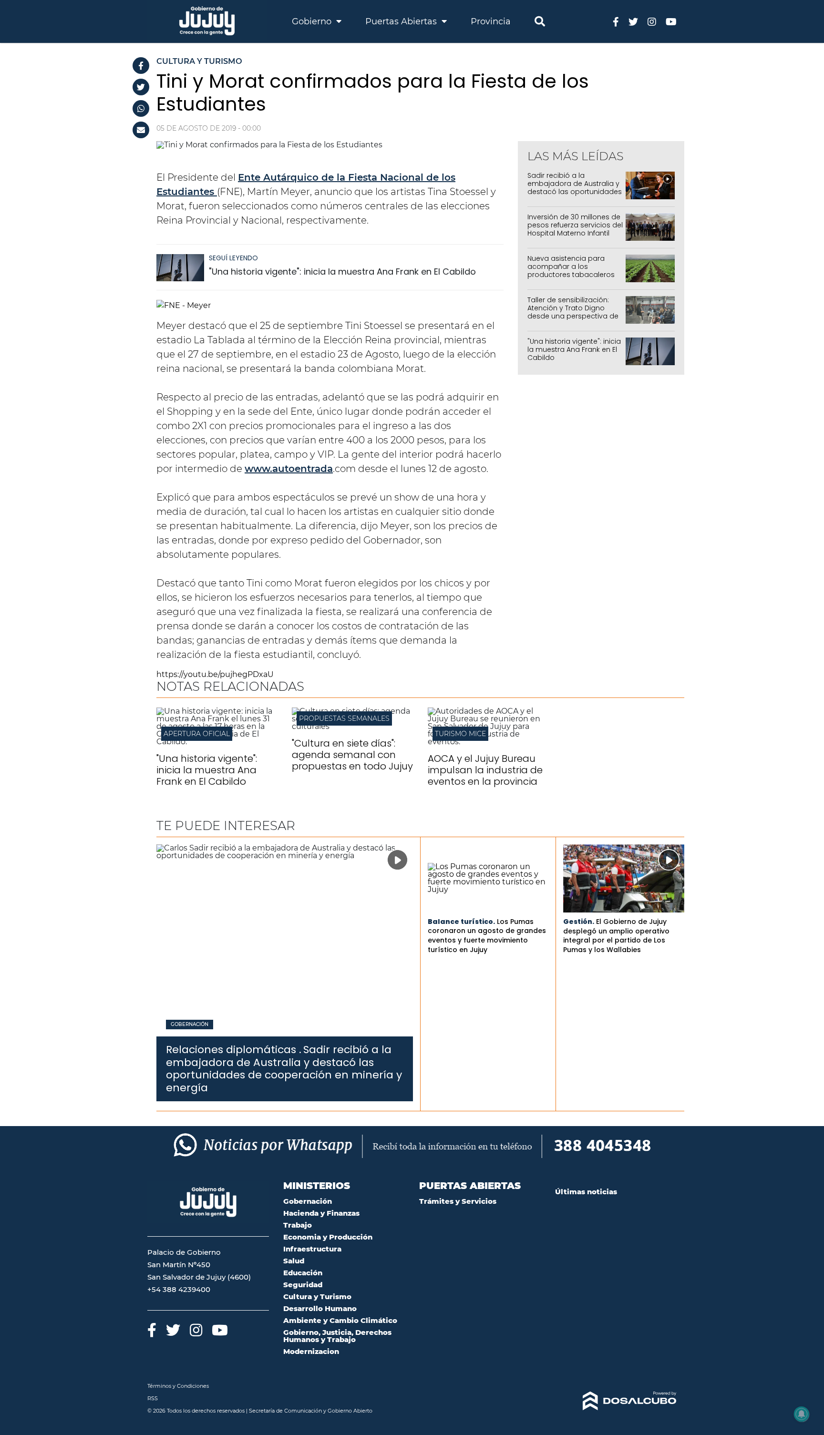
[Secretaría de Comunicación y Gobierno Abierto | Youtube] (671, 21)
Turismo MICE (460, 733)
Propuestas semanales (344, 718)
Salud (293, 1260)
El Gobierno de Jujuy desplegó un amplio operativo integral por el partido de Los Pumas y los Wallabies (616, 935)
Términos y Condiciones (178, 1386)
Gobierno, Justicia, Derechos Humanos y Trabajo (337, 1336)
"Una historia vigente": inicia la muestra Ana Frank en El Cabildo (342, 271)
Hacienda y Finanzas (321, 1213)
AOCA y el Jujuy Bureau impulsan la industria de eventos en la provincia (485, 770)
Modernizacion (311, 1351)
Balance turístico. (461, 921)
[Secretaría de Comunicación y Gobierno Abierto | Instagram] (652, 21)
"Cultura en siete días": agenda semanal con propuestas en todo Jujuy (352, 755)
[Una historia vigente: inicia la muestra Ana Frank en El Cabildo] (180, 272)
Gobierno (313, 21)
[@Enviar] (141, 130)
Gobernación (189, 1024)
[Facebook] (141, 65)
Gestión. (578, 921)
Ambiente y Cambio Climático (340, 1320)
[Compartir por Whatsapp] (141, 108)
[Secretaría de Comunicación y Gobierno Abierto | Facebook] (616, 21)
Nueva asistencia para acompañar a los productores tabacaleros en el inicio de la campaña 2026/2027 (573, 274)
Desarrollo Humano (320, 1308)
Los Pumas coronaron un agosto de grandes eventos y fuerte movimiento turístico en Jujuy (487, 935)
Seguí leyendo (233, 258)
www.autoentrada (289, 468)
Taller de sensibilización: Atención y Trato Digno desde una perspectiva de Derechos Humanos (572, 311)
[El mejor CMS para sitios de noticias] (616, 1401)
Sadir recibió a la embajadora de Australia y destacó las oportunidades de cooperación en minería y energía (574, 191)
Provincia (491, 21)
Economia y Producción (327, 1236)
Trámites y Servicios (457, 1201)
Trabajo (297, 1225)
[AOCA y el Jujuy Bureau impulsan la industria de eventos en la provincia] (488, 741)
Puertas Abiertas (402, 21)
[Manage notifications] (801, 1414)
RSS (152, 1398)
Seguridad (302, 1284)
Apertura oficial (197, 733)
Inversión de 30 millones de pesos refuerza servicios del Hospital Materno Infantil (575, 225)
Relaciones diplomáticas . (233, 1049)
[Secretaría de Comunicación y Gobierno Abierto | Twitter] (633, 21)
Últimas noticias (586, 1191)
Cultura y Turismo (317, 1296)
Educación (302, 1272)
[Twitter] (141, 87)
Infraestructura (312, 1248)
